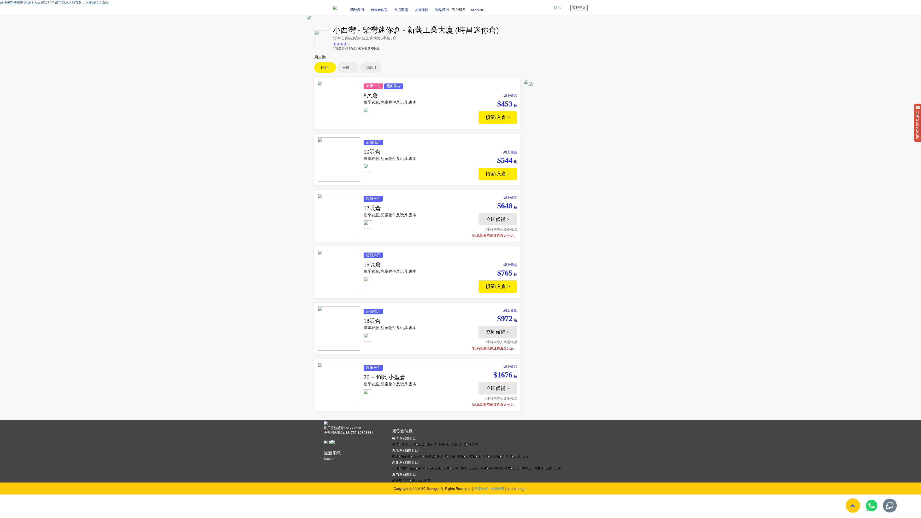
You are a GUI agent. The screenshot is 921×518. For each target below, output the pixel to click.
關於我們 (357, 10)
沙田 (516, 468)
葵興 (483, 468)
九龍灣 (507, 456)
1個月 (325, 67)
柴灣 (395, 444)
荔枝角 (471, 456)
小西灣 (432, 444)
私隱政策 (481, 488)
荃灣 (421, 468)
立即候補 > (497, 219)
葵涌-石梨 (434, 468)
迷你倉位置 (379, 10)
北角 (454, 444)
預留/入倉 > (497, 117)
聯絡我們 (442, 10)
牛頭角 (495, 456)
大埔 (395, 468)
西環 (462, 444)
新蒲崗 (406, 456)
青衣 (507, 468)
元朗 (412, 468)
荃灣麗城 (495, 468)
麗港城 (430, 456)
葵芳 (455, 468)
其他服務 (421, 10)
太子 (526, 456)
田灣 (412, 444)
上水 (557, 468)
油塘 (517, 456)
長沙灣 (442, 456)
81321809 (477, 10)
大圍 (549, 468)
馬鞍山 (527, 468)
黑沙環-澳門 (401, 480)
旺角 (460, 456)
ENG (557, 8)
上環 (421, 444)
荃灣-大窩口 (469, 468)
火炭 (446, 468)
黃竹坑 (473, 444)
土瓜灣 (483, 456)
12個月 (371, 67)
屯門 (404, 468)
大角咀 (418, 456)
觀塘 (395, 456)
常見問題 (401, 10)
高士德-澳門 (421, 480)
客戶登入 (579, 8)
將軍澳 (539, 468)
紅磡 (452, 456)
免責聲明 (497, 488)
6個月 (348, 67)
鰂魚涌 (444, 444)
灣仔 (404, 444)
